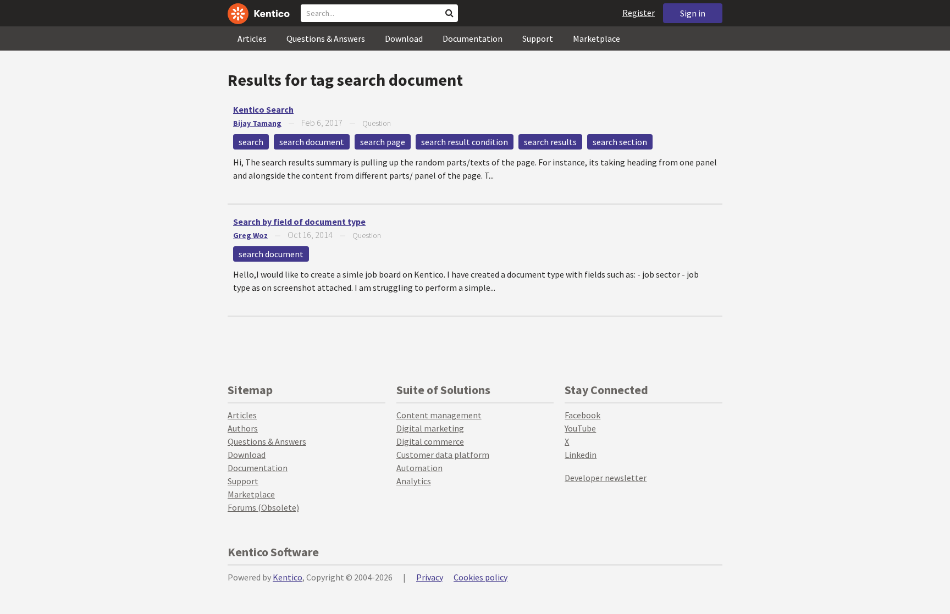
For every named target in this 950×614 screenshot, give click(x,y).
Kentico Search (263, 109)
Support (537, 38)
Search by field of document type (299, 221)
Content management (439, 415)
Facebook (582, 415)
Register (638, 12)
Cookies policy (480, 577)
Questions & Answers (325, 38)
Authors (243, 428)
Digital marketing (430, 428)
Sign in (692, 13)
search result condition (464, 141)
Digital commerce (430, 441)
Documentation (472, 38)
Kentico (287, 577)
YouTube (580, 428)
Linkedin (580, 454)
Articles (252, 38)
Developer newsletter (606, 477)
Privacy (429, 577)
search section (620, 141)
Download (404, 38)
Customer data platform (442, 454)
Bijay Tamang (257, 123)
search (251, 141)
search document (311, 141)
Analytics (413, 480)
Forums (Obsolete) (263, 507)
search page (382, 141)
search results (550, 141)
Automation (419, 467)
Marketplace (596, 38)
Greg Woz (250, 235)
